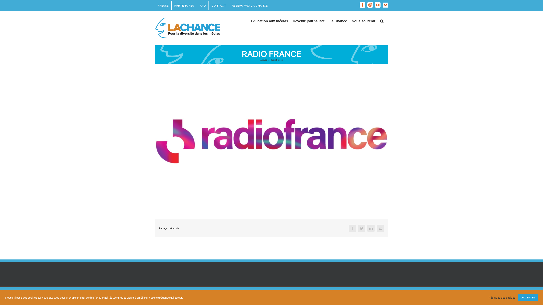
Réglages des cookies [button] (502, 297)
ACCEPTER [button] (528, 297)
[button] (381, 20)
